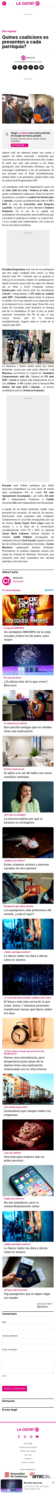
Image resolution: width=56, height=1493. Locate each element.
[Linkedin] (25, 67)
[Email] (41, 67)
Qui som (28, 1455)
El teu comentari (9, 1349)
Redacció (31, 58)
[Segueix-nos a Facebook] (19, 1437)
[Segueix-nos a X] (25, 1437)
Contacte (28, 1459)
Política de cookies (28, 1451)
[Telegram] (36, 67)
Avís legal (28, 1443)
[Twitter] (20, 67)
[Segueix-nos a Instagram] (31, 1437)
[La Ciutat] (28, 3)
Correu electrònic (10, 1336)
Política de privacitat (28, 1447)
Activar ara (18, 145)
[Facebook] (14, 67)
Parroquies (9, 31)
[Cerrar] (53, 1482)
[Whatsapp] (30, 67)
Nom (4, 1322)
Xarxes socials (28, 1462)
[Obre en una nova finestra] (16, 1475)
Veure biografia (18, 581)
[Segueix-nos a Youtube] (37, 1437)
